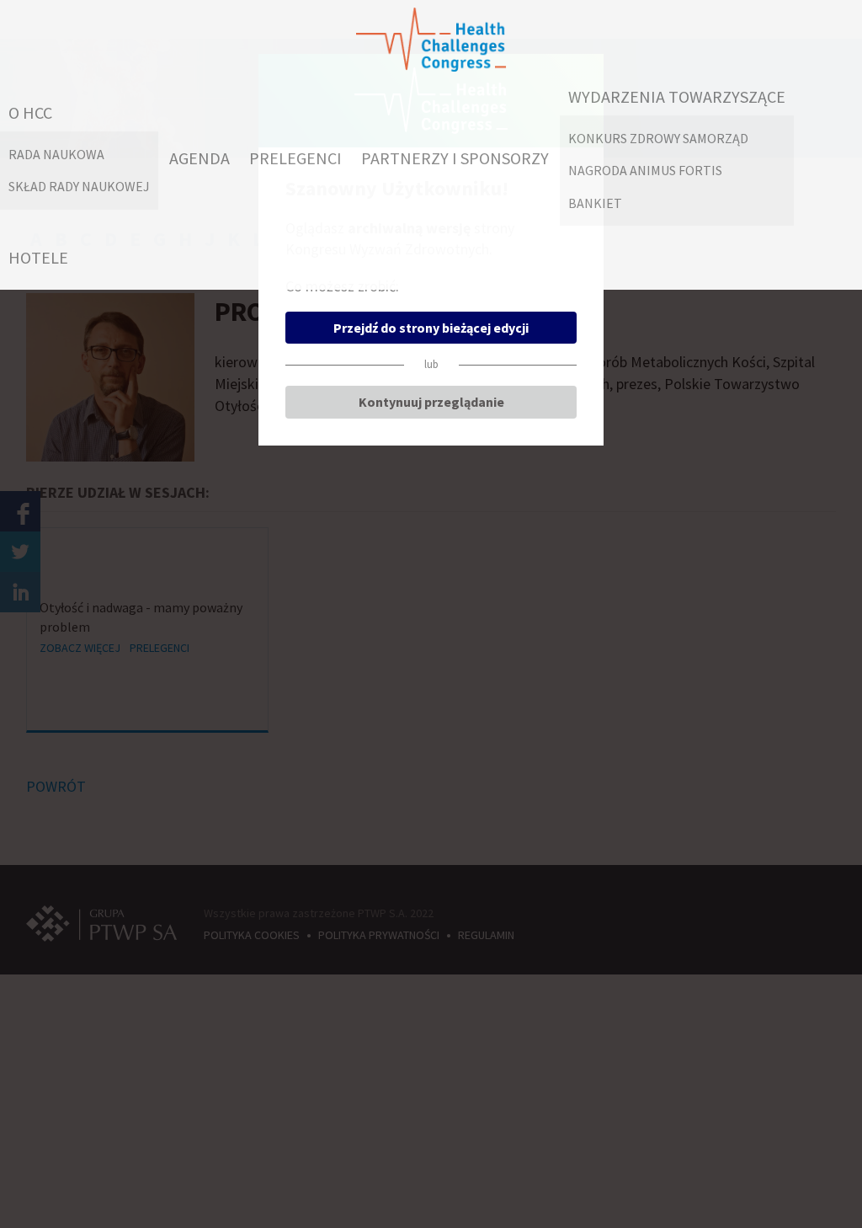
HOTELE (38, 257)
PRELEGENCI (295, 157)
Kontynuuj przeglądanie (431, 401)
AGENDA (199, 157)
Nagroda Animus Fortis (645, 170)
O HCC (30, 112)
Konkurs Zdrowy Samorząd (658, 138)
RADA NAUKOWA (56, 154)
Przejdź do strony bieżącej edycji (431, 327)
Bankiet (595, 203)
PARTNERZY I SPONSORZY (455, 157)
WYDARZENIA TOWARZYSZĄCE (676, 96)
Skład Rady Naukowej (79, 186)
